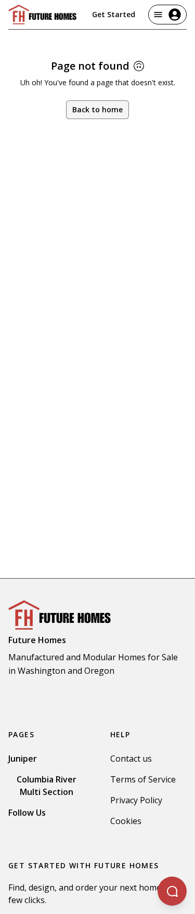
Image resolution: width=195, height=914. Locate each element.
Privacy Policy (136, 800)
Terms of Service (143, 779)
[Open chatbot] (172, 891)
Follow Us (27, 812)
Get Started (113, 14)
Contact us (131, 758)
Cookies (125, 821)
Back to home (97, 109)
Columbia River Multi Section (46, 786)
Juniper (22, 758)
